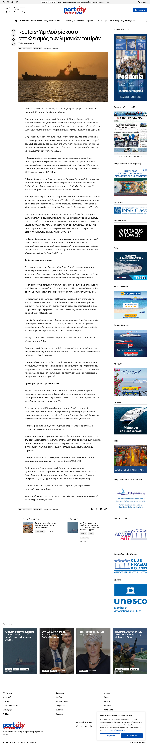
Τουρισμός (60, 705)
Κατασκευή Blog (140, 742)
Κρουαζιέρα (7, 710)
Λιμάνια (59, 697)
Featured (44, 2)
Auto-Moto (108, 710)
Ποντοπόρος (38, 48)
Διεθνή (29, 48)
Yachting (52, 2)
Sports (106, 697)
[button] (142, 2)
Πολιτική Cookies (23, 742)
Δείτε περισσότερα (20, 12)
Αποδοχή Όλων (131, 736)
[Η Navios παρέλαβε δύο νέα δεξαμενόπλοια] (93, 651)
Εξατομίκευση (110, 736)
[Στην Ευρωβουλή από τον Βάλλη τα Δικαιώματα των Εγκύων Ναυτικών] (57, 651)
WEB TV (107, 701)
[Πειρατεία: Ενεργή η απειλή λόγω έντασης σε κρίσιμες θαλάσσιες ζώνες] (130, 651)
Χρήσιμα (60, 693)
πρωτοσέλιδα (124, 156)
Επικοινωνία (33, 742)
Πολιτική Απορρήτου (117, 730)
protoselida (139, 156)
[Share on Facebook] (13, 31)
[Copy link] (13, 44)
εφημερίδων (132, 156)
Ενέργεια (59, 710)
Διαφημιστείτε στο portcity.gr (20, 8)
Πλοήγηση (7, 693)
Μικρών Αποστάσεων (11, 705)
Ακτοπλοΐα (7, 697)
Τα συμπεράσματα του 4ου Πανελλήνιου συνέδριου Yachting (77, 2)
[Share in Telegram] (13, 39)
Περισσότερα (104, 2)
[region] (121, 726)
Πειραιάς (60, 714)
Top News (22, 48)
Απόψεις (107, 705)
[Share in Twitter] (13, 35)
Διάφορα (108, 693)
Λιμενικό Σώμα (62, 701)
